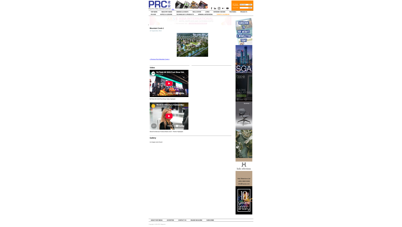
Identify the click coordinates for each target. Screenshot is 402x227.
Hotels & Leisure (166, 14)
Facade (153, 14)
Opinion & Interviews (205, 14)
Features (232, 12)
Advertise (170, 220)
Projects (243, 12)
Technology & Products (185, 14)
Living (207, 12)
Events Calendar (223, 14)
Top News (154, 12)
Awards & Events (182, 12)
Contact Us (182, 220)
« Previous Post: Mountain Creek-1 (159, 59)
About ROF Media (157, 220)
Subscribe (210, 220)
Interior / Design (219, 12)
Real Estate (197, 12)
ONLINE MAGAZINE (196, 220)
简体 (173, 9)
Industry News (167, 12)
